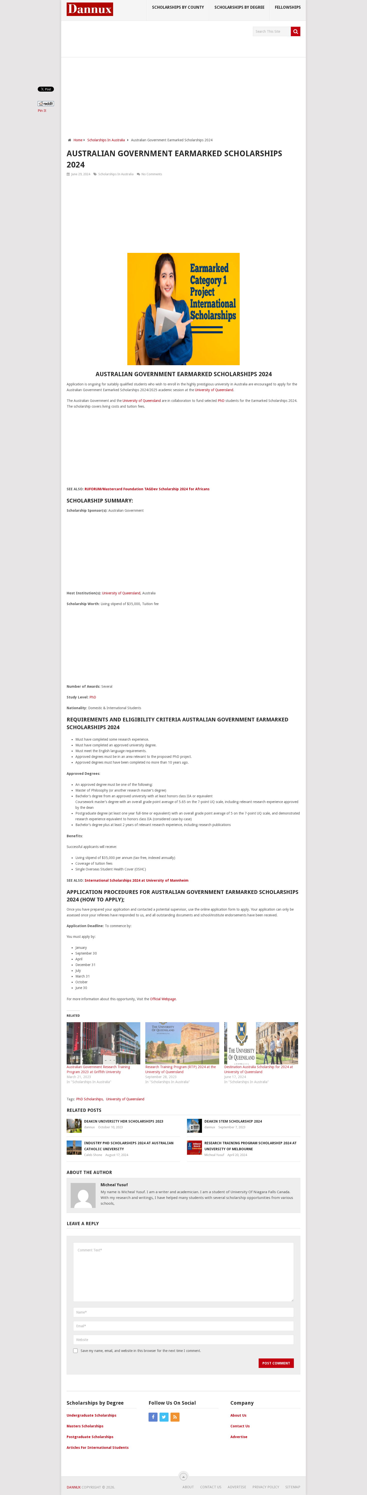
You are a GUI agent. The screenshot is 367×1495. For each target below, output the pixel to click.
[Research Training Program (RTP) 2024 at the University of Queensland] (182, 1043)
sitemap (292, 1487)
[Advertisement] (157, 38)
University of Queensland (214, 390)
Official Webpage (163, 999)
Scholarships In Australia (116, 174)
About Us (238, 1415)
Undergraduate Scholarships (91, 1415)
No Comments (152, 174)
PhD (221, 401)
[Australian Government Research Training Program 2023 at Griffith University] (104, 1043)
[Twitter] (164, 1417)
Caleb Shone (93, 1155)
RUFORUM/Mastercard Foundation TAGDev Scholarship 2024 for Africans (147, 489)
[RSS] (175, 1417)
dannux (89, 1127)
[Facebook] (153, 1417)
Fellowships (288, 7)
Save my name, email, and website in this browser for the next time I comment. (141, 1351)
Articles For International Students (98, 1448)
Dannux (74, 1487)
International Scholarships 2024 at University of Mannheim (136, 880)
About (188, 1487)
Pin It (42, 111)
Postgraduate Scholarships (90, 1437)
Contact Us (240, 1426)
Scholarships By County (178, 7)
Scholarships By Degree (239, 7)
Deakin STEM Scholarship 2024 (233, 1121)
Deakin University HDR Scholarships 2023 (123, 1121)
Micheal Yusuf (214, 1155)
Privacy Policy (265, 1487)
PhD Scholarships (89, 1099)
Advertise (238, 1437)
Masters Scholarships (85, 1426)
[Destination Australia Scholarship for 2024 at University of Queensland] (261, 1043)
